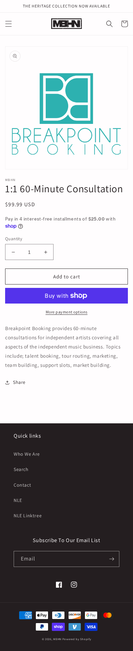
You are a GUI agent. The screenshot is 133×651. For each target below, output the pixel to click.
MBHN (57, 639)
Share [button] (19, 382)
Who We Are (27, 454)
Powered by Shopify (76, 639)
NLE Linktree (28, 515)
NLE (18, 500)
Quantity (13, 239)
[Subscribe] (111, 559)
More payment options (67, 311)
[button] (8, 23)
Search (21, 469)
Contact (22, 485)
